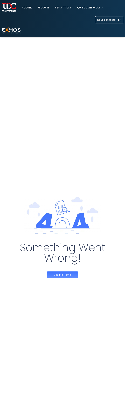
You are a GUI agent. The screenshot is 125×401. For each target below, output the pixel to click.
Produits (43, 7)
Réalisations (63, 7)
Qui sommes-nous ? (90, 7)
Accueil (27, 7)
